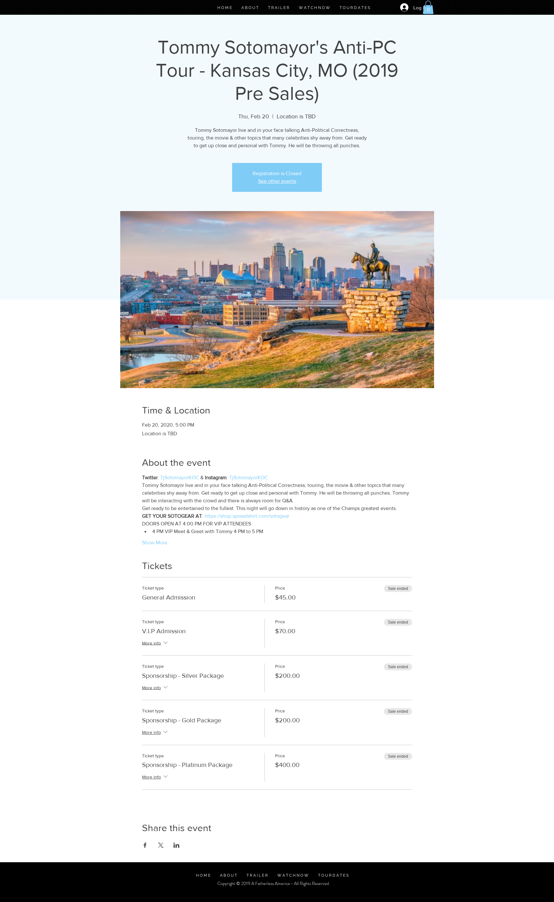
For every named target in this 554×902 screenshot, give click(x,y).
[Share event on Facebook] (145, 845)
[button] (428, 7)
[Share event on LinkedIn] (176, 845)
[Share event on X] (161, 845)
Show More (154, 542)
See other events (277, 181)
